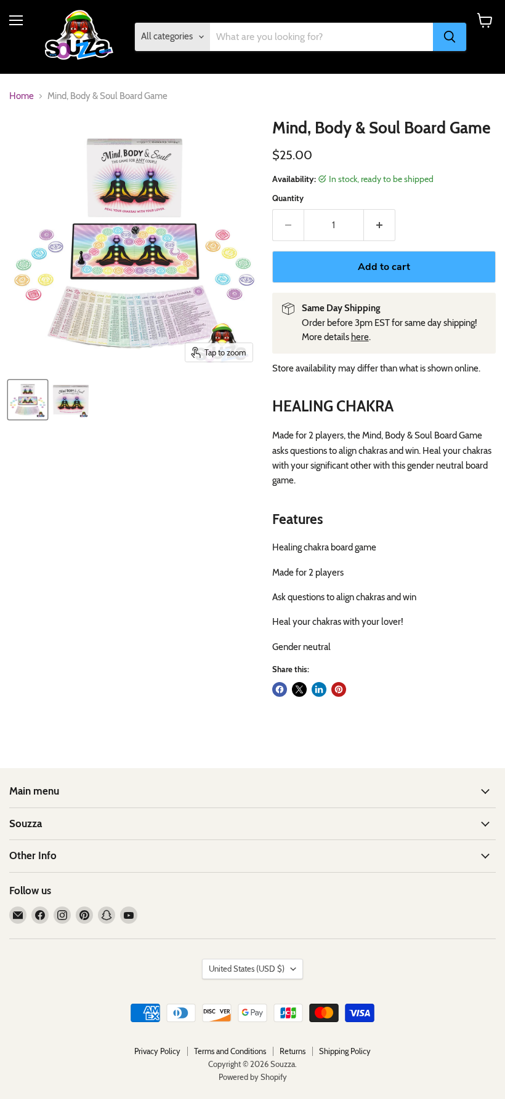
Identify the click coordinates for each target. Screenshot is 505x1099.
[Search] (449, 37)
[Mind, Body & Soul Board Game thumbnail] (27, 399)
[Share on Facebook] (279, 689)
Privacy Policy (157, 1051)
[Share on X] (299, 689)
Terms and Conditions (230, 1051)
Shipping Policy (345, 1051)
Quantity (288, 198)
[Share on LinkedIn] (319, 689)
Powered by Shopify (253, 1077)
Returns (292, 1051)
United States (247, 969)
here (360, 337)
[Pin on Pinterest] (338, 689)
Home (21, 96)
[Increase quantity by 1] (379, 225)
